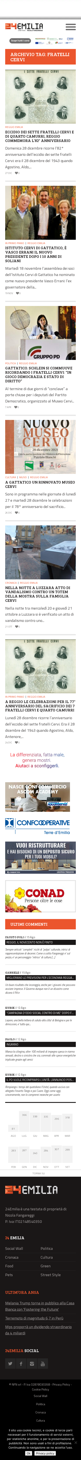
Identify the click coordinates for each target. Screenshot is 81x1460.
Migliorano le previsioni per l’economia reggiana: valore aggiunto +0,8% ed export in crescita (41, 978)
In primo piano (14, 243)
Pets (9, 1275)
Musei (23, 477)
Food (9, 1266)
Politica (10, 363)
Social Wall (14, 1248)
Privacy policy (45, 1453)
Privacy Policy (61, 1384)
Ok (28, 1453)
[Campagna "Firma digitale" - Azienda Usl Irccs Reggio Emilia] (40, 44)
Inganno (12, 1044)
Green (46, 1266)
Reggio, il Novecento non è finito (29, 942)
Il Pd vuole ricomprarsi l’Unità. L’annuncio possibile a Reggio (41, 1080)
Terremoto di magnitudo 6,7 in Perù (34, 1318)
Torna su (38, 1173)
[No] (75, 1442)
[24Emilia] (31, 27)
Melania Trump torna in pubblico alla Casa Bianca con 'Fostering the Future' (39, 1306)
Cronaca (11, 583)
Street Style (51, 1275)
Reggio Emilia (14, 127)
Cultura (10, 477)
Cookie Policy (40, 1389)
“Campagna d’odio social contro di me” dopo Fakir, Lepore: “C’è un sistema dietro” (41, 1013)
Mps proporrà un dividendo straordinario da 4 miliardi (38, 1330)
